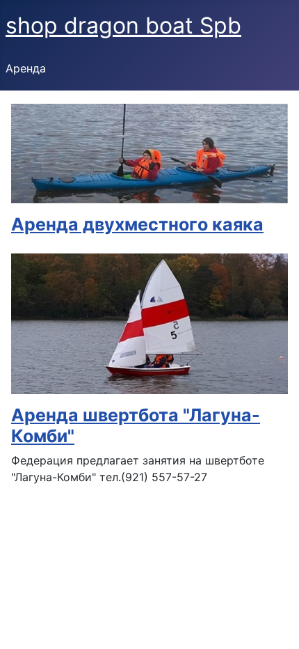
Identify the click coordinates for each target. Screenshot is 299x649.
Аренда (26, 68)
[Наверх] (274, 623)
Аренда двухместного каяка (137, 224)
